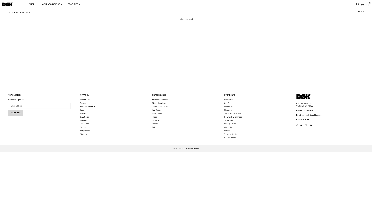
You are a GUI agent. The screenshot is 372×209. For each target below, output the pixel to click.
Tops (82, 110)
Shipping (228, 110)
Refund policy (230, 138)
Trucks (155, 117)
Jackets (83, 103)
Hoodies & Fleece (87, 107)
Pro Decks (156, 110)
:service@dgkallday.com (311, 115)
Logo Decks (157, 113)
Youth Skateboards (160, 107)
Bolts (154, 127)
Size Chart (228, 120)
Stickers (83, 134)
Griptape (155, 120)
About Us (228, 127)
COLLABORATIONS (51, 4)
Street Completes (159, 103)
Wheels (155, 124)
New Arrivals (85, 100)
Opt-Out (227, 103)
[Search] (357, 4)
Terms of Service (231, 134)
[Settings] (362, 4)
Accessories (85, 127)
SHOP (32, 4)
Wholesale (228, 100)
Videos (227, 131)
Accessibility (229, 107)
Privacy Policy (230, 124)
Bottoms (83, 120)
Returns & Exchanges (233, 117)
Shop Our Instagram (232, 113)
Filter (361, 12)
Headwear (84, 124)
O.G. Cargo (84, 117)
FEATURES (73, 4)
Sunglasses (85, 131)
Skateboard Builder (160, 100)
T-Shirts (83, 113)
